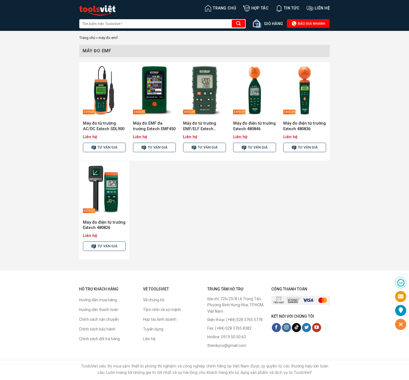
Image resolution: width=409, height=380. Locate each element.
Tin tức (291, 8)
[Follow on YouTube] (316, 327)
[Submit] (238, 24)
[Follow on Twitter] (306, 327)
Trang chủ (224, 8)
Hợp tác (259, 8)
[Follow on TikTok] (296, 327)
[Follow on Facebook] (276, 327)
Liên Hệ (322, 8)
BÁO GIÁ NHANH (311, 23)
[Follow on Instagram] (286, 327)
